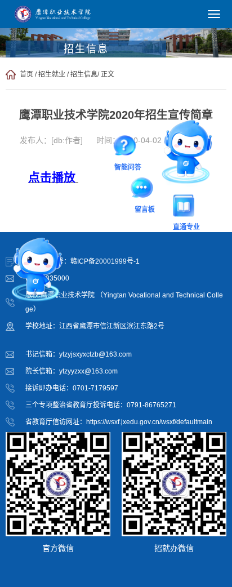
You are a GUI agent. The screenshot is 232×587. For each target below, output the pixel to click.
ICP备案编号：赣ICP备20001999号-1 (82, 261)
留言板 (144, 190)
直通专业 (186, 208)
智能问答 (128, 148)
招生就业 (51, 74)
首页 (26, 74)
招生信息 (83, 74)
